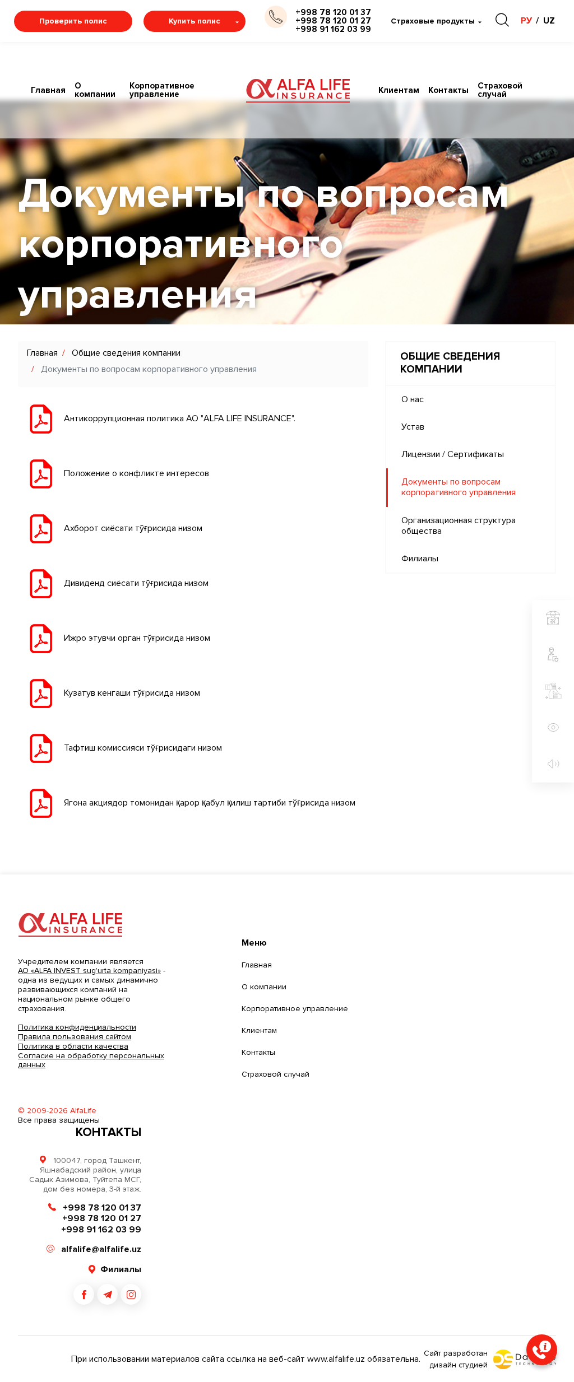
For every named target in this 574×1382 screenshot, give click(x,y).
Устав (412, 426)
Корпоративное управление (162, 90)
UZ (549, 20)
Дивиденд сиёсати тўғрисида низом (136, 583)
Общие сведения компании (126, 353)
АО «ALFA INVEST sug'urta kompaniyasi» (89, 970)
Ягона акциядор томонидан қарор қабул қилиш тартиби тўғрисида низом (209, 802)
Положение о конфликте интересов (136, 473)
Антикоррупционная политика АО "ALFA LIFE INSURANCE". (179, 418)
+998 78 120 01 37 (333, 12)
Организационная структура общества (458, 526)
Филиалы (419, 558)
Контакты (448, 90)
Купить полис (194, 21)
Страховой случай (500, 90)
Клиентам (398, 90)
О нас (412, 399)
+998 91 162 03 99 (333, 29)
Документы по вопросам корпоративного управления (458, 487)
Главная (48, 90)
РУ (526, 20)
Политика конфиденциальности (77, 1027)
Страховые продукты (433, 21)
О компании (95, 90)
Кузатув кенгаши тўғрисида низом (132, 693)
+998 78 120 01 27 (333, 21)
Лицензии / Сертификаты (452, 454)
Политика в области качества (73, 1046)
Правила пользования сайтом (74, 1036)
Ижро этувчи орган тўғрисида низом (137, 638)
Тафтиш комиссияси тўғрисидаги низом (143, 747)
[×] (541, 1349)
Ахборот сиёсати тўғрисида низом (133, 528)
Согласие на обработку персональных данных (91, 1060)
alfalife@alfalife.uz (101, 1249)
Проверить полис (73, 21)
